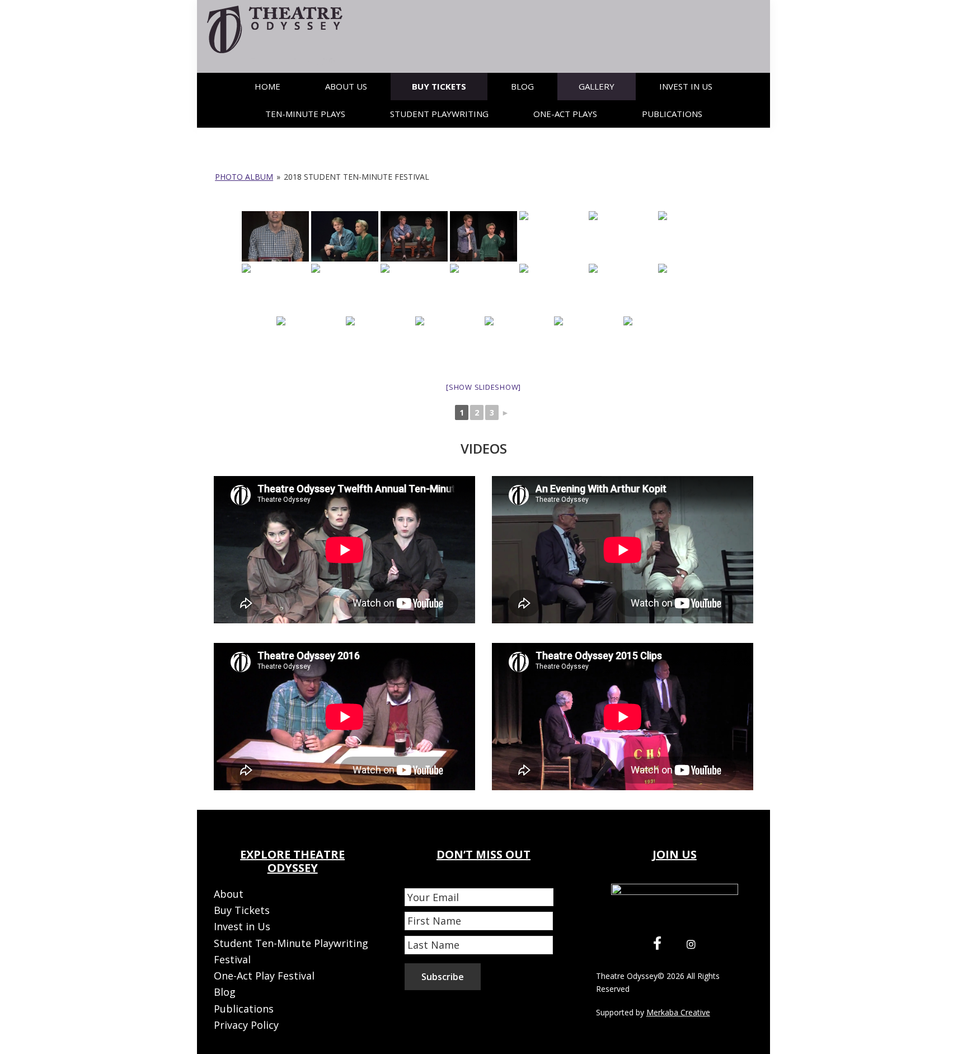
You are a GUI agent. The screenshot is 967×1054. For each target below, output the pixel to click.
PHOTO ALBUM (244, 176)
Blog (225, 992)
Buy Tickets (242, 910)
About (228, 894)
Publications (244, 1008)
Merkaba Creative (678, 1012)
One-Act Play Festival (264, 975)
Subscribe (442, 977)
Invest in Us (242, 926)
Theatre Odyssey (627, 976)
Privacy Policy (246, 1025)
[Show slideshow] (483, 387)
